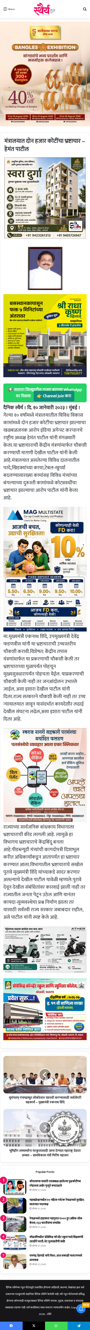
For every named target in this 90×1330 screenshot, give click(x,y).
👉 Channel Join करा (54, 396)
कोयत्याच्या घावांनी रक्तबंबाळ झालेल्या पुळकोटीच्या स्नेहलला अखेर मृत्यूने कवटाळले (55, 1183)
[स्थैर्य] (45, 9)
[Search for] (85, 10)
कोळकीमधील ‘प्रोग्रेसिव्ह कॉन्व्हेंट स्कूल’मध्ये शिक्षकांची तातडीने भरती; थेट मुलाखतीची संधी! (56, 1239)
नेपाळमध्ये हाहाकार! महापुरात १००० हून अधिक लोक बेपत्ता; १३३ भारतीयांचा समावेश (56, 1220)
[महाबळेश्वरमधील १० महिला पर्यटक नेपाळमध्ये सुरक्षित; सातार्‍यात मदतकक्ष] (14, 1206)
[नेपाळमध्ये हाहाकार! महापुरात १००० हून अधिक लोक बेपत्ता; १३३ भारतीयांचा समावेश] (14, 1224)
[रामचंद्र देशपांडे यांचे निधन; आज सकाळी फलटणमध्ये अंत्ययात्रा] (14, 1261)
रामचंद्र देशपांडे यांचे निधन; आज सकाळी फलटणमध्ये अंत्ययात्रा (56, 1257)
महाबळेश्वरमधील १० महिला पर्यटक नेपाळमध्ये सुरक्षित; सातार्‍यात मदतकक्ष (57, 1202)
